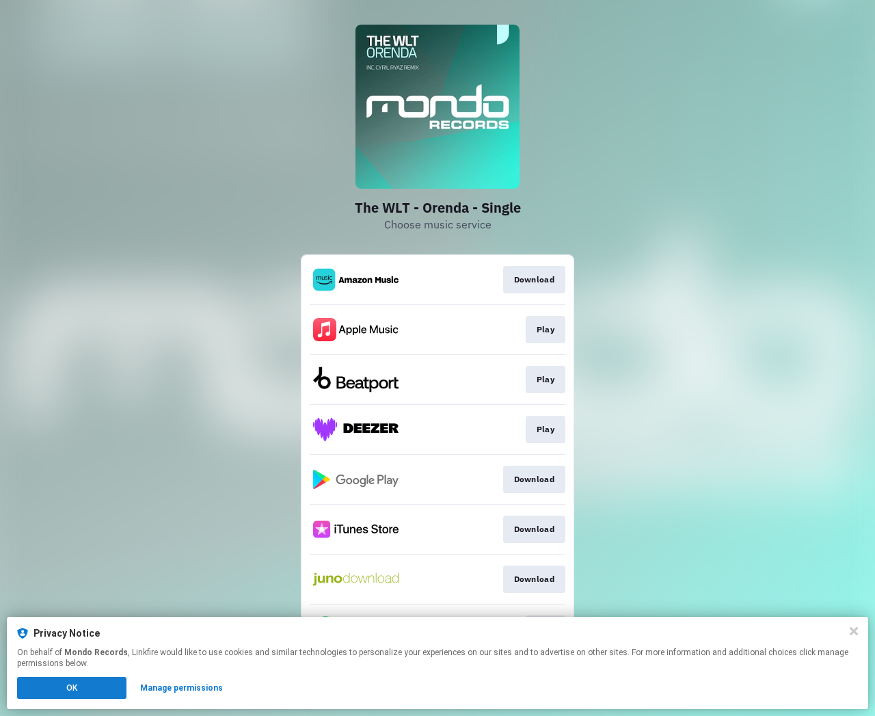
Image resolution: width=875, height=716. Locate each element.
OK (71, 688)
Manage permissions (181, 688)
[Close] (854, 631)
